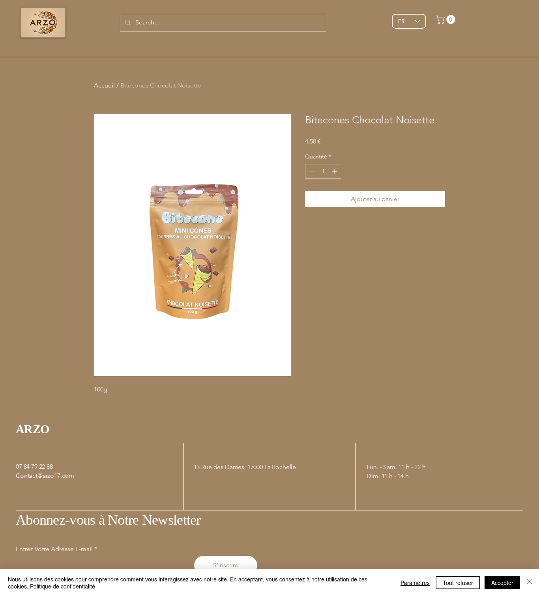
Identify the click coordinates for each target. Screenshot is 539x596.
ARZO (32, 429)
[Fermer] (529, 583)
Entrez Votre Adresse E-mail (54, 549)
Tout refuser (458, 583)
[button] (446, 19)
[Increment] (335, 171)
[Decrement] (311, 171)
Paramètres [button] (415, 583)
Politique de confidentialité (62, 586)
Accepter (502, 583)
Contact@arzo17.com (45, 475)
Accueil (104, 85)
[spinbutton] (323, 171)
